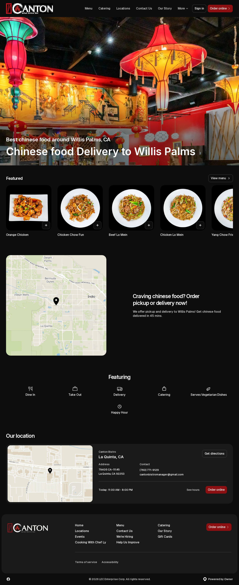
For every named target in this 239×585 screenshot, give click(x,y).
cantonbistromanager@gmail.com (162, 474)
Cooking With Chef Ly (90, 542)
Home (79, 525)
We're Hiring (124, 537)
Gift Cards (165, 537)
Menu (88, 8)
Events (80, 537)
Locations (123, 8)
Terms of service (86, 562)
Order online (216, 490)
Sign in (199, 8)
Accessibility (110, 562)
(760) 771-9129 (149, 470)
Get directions (214, 454)
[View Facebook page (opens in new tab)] (8, 579)
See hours (193, 490)
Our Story (165, 8)
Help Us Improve (127, 542)
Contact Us (144, 8)
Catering (104, 8)
